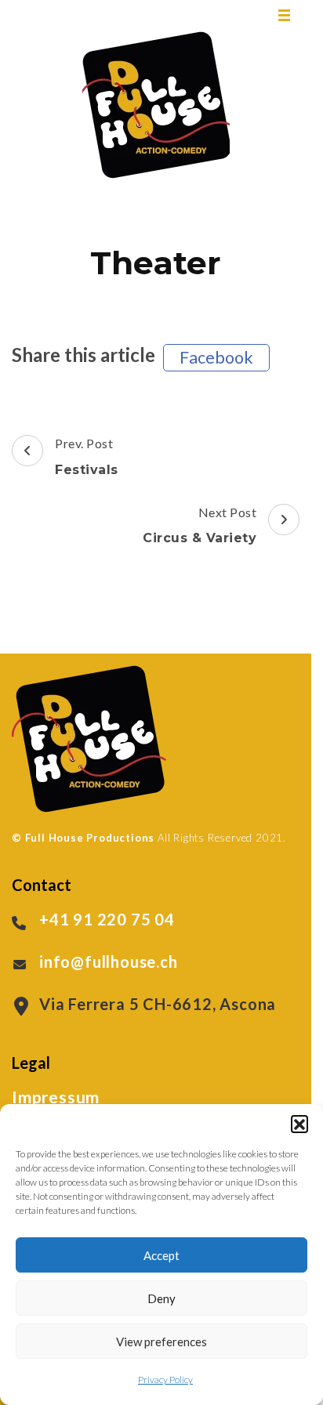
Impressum (56, 1097)
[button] (299, 1124)
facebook (216, 357)
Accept (161, 1255)
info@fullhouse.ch (108, 961)
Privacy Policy (165, 1379)
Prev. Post (86, 456)
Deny (161, 1298)
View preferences (161, 1341)
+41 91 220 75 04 (107, 919)
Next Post (199, 525)
